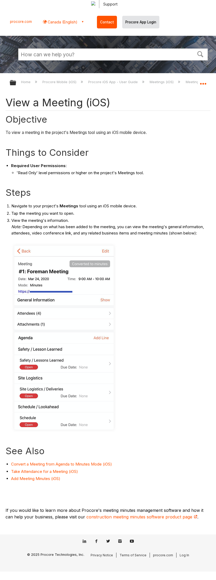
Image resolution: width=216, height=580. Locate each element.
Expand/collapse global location (203, 81)
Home (26, 82)
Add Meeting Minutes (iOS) (35, 478)
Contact (107, 22)
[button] (200, 53)
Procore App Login (140, 22)
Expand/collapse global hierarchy (16, 83)
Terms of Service (133, 555)
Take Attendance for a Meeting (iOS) (44, 471)
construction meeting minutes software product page (140, 516)
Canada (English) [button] (62, 22)
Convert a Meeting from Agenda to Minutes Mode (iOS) (61, 464)
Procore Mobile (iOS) (59, 82)
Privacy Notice (102, 555)
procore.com (21, 21)
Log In (184, 555)
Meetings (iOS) (162, 82)
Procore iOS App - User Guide (113, 82)
